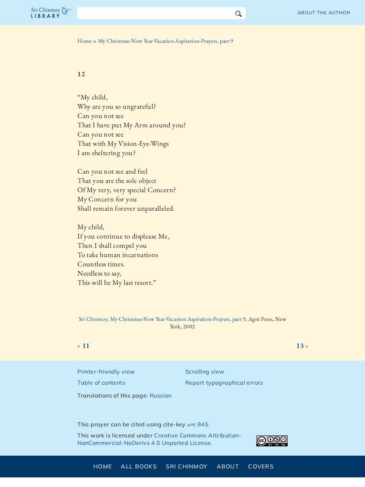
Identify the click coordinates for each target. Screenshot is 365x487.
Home (84, 41)
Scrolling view (205, 371)
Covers (261, 466)
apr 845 (198, 424)
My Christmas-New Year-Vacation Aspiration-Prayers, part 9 (165, 41)
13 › (302, 345)
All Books (139, 466)
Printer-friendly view (106, 371)
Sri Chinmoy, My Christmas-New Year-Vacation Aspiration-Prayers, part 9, (163, 319)
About (228, 466)
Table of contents (101, 382)
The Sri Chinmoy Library (52, 17)
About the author (324, 12)
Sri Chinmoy (186, 466)
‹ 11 (83, 345)
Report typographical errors (224, 382)
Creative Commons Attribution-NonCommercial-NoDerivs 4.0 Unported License (159, 439)
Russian (161, 395)
